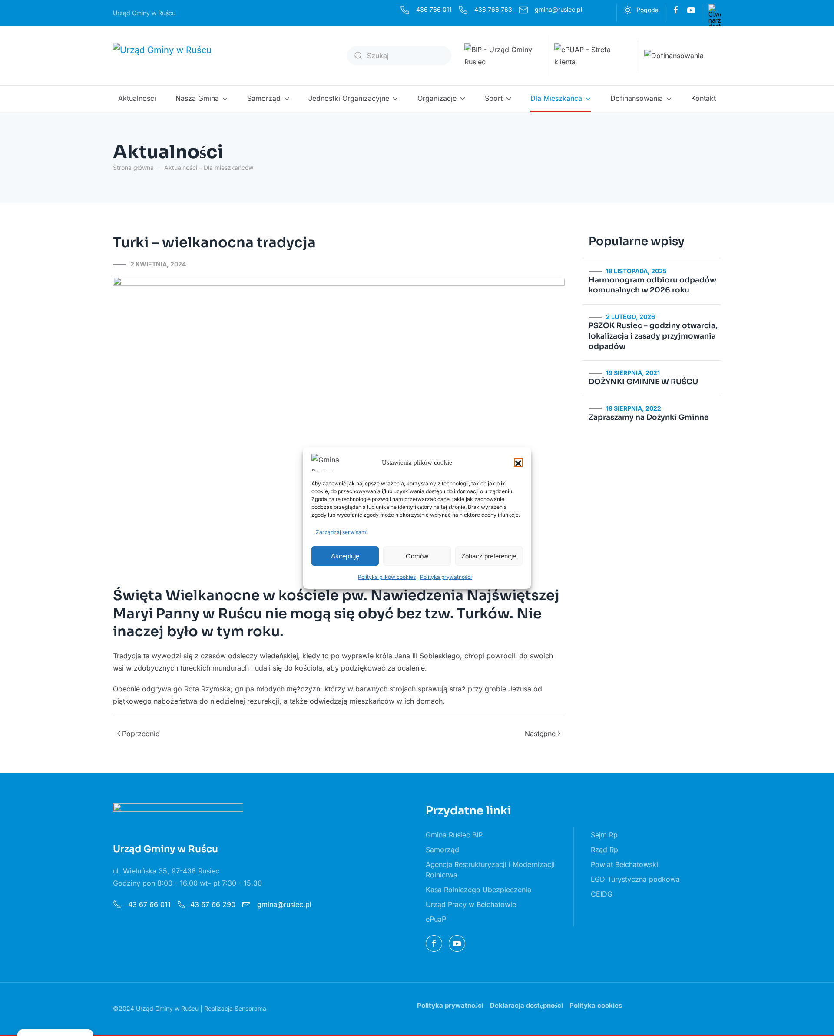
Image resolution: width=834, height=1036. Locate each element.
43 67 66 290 (212, 904)
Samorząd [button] (264, 98)
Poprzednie (140, 733)
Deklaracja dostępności (526, 1005)
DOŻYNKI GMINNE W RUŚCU (643, 381)
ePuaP (436, 919)
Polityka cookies (595, 1005)
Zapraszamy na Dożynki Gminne (649, 417)
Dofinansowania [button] (636, 98)
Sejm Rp (604, 834)
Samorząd (442, 849)
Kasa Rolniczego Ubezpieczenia (478, 889)
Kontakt (703, 98)
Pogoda (647, 9)
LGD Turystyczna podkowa (635, 879)
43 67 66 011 (148, 904)
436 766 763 (493, 9)
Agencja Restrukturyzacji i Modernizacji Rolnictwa (490, 869)
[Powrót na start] (168, 56)
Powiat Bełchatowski (624, 864)
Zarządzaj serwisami (341, 532)
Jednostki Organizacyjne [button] (348, 98)
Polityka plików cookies (387, 577)
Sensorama (250, 1008)
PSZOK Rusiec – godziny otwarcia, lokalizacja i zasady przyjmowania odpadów (653, 336)
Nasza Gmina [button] (197, 98)
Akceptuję (345, 556)
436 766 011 (434, 9)
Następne (540, 733)
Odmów (417, 556)
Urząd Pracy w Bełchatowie (471, 904)
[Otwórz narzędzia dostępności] (714, 10)
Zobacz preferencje (488, 556)
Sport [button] (494, 98)
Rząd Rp (604, 849)
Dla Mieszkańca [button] (556, 98)
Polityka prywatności (446, 577)
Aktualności (137, 98)
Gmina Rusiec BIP (454, 834)
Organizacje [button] (437, 98)
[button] (518, 462)
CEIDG (601, 894)
